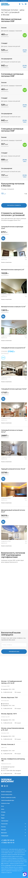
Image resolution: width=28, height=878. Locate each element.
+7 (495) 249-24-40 (7, 692)
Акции (2, 815)
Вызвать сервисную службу (8, 797)
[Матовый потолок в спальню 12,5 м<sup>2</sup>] (14, 327)
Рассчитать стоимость (14, 205)
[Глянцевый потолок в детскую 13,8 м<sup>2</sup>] (14, 409)
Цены (2, 809)
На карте (18, 692)
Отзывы (3, 812)
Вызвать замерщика (6, 791)
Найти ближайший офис (7, 800)
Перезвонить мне (14, 651)
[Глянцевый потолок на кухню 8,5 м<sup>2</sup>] (14, 368)
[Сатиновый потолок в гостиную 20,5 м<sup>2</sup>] (14, 448)
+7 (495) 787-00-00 (7, 840)
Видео (2, 818)
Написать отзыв (5, 803)
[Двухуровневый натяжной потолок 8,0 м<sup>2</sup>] (14, 532)
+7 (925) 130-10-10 (7, 843)
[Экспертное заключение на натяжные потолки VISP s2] (14, 604)
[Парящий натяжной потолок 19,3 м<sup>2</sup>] (14, 489)
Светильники (4, 821)
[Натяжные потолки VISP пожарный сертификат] (14, 588)
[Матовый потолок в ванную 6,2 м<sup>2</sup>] (14, 286)
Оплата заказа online (6, 794)
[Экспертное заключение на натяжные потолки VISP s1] (14, 572)
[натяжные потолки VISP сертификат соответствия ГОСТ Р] (14, 620)
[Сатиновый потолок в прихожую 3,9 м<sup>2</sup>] (14, 249)
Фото (2, 806)
